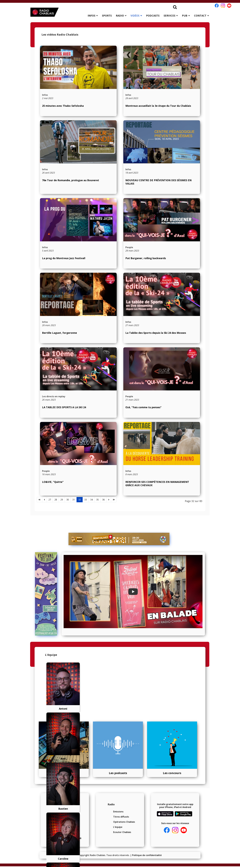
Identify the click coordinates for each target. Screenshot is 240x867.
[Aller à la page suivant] (108, 499)
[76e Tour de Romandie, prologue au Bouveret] (78, 142)
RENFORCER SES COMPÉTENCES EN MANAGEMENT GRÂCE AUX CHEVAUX (157, 483)
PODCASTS (152, 15)
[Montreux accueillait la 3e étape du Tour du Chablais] (161, 67)
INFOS (91, 15)
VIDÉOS (135, 15)
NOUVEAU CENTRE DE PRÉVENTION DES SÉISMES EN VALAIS (158, 182)
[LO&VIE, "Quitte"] (78, 443)
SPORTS (107, 15)
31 (73, 499)
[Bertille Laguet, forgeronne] (78, 294)
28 (55, 499)
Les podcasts (118, 773)
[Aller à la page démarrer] (39, 499)
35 (97, 499)
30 (67, 499)
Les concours (172, 773)
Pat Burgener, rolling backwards (145, 258)
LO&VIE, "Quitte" (53, 482)
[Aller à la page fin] (114, 499)
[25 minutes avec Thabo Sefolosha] (78, 67)
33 (85, 499)
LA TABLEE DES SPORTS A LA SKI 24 (64, 407)
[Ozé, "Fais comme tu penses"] (161, 369)
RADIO (120, 15)
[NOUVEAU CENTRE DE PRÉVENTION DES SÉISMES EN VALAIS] (161, 142)
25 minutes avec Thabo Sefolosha (63, 105)
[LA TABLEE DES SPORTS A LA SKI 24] (78, 369)
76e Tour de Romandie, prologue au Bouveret (70, 180)
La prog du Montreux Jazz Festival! (63, 258)
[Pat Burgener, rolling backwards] (161, 219)
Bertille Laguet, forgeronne (59, 332)
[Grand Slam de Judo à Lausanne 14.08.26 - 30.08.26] (119, 539)
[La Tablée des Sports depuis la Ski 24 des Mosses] (161, 294)
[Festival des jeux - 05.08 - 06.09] (47, 594)
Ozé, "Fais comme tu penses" (143, 407)
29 (61, 499)
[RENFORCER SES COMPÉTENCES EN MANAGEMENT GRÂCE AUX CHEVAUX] (161, 443)
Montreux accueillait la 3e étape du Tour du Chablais (158, 105)
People (129, 247)
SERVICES (169, 15)
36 (103, 499)
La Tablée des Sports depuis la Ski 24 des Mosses (155, 332)
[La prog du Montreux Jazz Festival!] (78, 219)
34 (91, 499)
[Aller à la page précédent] (44, 499)
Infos (45, 94)
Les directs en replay (53, 396)
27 (49, 499)
